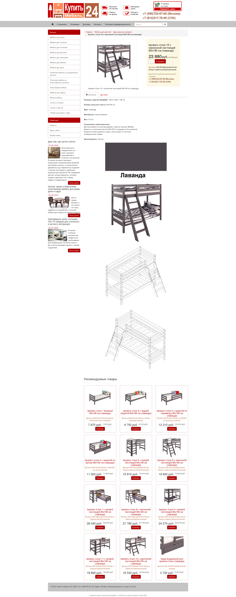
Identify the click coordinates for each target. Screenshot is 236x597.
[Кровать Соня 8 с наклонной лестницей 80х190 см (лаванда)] (136, 496)
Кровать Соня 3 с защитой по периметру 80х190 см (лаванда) (172, 413)
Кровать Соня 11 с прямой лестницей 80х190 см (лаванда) (100, 561)
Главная (89, 32)
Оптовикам (74, 24)
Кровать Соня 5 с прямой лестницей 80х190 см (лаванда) (136, 462)
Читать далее (74, 183)
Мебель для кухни (57, 37)
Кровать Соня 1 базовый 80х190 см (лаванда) (100, 412)
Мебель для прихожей (59, 57)
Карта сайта (55, 130)
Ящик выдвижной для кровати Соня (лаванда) (171, 560)
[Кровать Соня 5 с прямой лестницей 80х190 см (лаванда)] (136, 447)
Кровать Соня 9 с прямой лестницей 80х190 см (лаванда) (172, 512)
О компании (62, 24)
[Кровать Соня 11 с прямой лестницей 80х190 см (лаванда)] (100, 545)
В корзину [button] (160, 61)
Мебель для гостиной (58, 47)
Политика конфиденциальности (118, 24)
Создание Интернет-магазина (98, 595)
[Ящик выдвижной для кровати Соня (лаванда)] (172, 545)
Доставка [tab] (104, 94)
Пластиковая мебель (58, 87)
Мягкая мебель (56, 97)
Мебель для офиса (57, 92)
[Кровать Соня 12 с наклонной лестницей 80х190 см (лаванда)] (136, 545)
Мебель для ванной (58, 62)
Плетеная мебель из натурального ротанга (64, 73)
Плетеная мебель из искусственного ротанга (59, 81)
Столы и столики (56, 102)
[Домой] (52, 24)
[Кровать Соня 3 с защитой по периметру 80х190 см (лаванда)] (172, 397)
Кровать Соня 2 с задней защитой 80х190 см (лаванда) (136, 412)
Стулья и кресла (56, 107)
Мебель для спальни (58, 42)
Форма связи (55, 135)
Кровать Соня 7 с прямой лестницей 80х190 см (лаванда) (100, 512)
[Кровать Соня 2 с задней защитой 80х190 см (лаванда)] (136, 397)
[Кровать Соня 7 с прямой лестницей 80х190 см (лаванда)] (100, 496)
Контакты (97, 24)
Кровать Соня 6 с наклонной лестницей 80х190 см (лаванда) (172, 462)
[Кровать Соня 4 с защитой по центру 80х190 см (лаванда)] (100, 447)
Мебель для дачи (57, 67)
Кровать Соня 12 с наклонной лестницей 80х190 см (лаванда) (136, 561)
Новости (53, 125)
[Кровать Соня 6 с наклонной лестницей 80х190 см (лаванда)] (172, 447)
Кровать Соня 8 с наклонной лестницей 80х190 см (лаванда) (136, 512)
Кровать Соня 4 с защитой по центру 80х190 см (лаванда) (100, 461)
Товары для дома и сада (60, 112)
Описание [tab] (92, 94)
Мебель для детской (58, 52)
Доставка (86, 24)
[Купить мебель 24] (73, 10)
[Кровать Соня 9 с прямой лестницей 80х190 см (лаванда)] (172, 496)
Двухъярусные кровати (122, 32)
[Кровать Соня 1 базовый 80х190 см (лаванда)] (100, 397)
